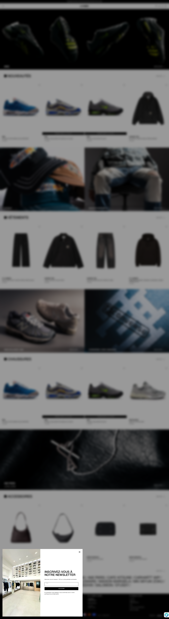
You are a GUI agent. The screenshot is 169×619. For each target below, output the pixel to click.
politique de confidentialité (52, 594)
